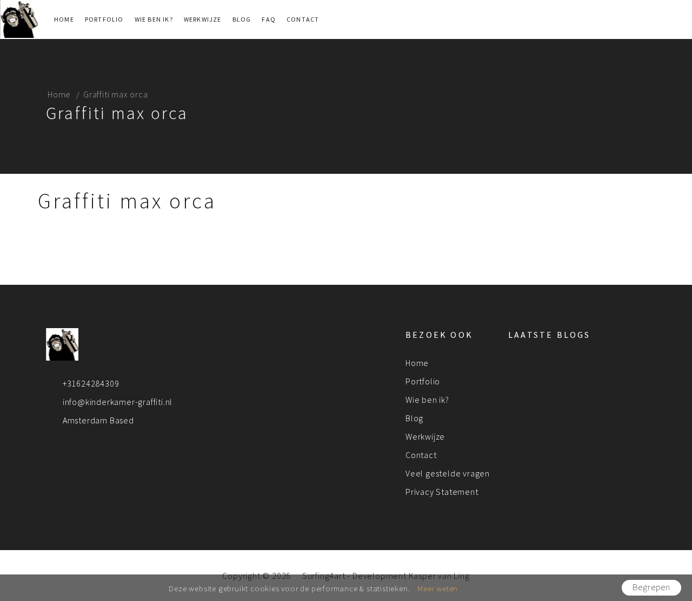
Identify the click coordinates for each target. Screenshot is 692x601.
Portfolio (104, 19)
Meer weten (437, 588)
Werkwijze (203, 19)
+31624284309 (91, 383)
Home (64, 19)
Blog (241, 19)
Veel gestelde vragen (447, 473)
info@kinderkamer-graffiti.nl (117, 401)
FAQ (269, 19)
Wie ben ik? (154, 19)
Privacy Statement (441, 491)
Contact (303, 19)
